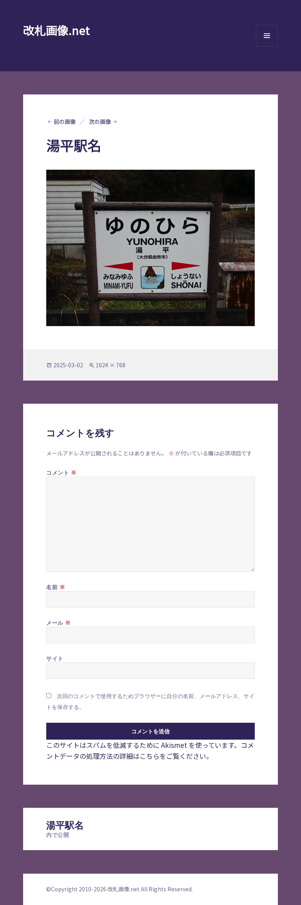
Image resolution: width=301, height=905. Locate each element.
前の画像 (65, 121)
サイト (54, 658)
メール (58, 622)
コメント (61, 472)
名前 (55, 587)
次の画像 (100, 121)
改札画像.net (56, 30)
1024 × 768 (110, 365)
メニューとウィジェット (267, 46)
